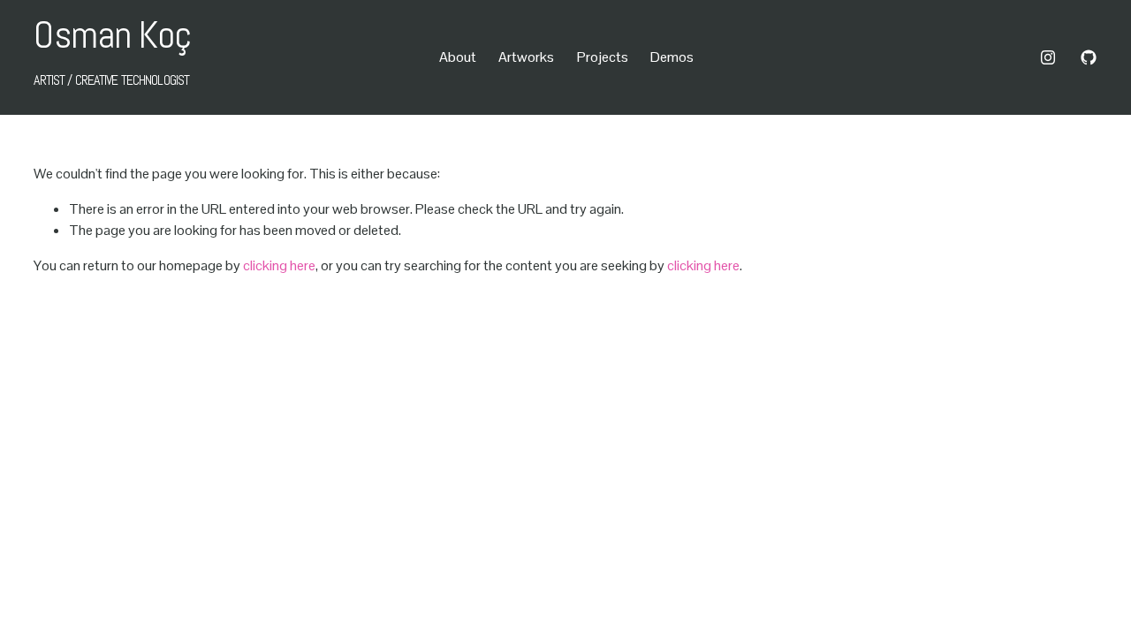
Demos (672, 57)
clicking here (279, 265)
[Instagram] (1048, 57)
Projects (602, 57)
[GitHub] (1088, 57)
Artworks (526, 57)
